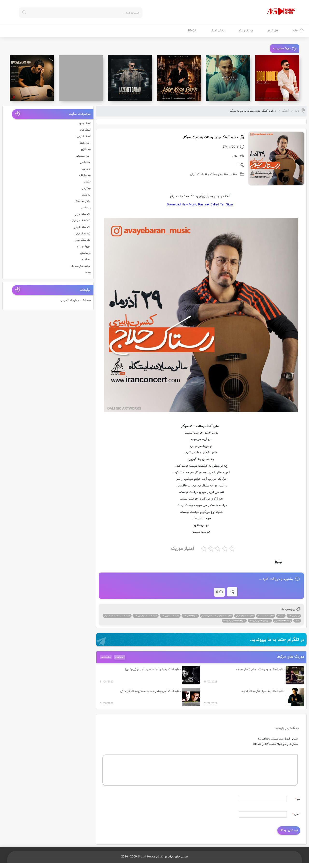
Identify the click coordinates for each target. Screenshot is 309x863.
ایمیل (296, 814)
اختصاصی (85, 162)
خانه (295, 31)
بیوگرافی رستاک (294, 615)
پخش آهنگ (218, 31)
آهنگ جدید (84, 124)
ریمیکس (86, 208)
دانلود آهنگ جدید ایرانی (245, 615)
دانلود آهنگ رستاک (190, 615)
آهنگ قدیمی (84, 137)
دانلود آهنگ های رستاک (170, 615)
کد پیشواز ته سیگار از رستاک (259, 620)
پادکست (86, 195)
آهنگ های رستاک (219, 174)
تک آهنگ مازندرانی (81, 221)
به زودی (86, 169)
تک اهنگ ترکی (83, 234)
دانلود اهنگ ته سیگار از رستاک (145, 615)
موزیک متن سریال (81, 266)
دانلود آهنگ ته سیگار (266, 615)
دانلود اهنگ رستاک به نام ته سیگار (117, 615)
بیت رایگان (85, 175)
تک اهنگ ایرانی (198, 174)
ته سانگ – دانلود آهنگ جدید (75, 300)
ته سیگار (281, 615)
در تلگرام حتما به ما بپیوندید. (277, 640)
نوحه (88, 272)
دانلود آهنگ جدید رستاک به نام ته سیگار (216, 615)
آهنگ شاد (85, 130)
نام (297, 799)
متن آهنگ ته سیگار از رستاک (234, 620)
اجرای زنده (85, 143)
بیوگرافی (86, 188)
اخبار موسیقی (83, 156)
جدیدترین (119, 657)
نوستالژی (86, 149)
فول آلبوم (272, 31)
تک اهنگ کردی (83, 240)
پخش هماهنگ (83, 201)
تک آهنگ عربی (83, 214)
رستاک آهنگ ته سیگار (282, 620)
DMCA (192, 31)
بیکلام (87, 182)
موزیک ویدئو (246, 31)
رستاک (297, 620)
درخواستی (85, 253)
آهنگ (285, 111)
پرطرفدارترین (106, 657)
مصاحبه (86, 260)
